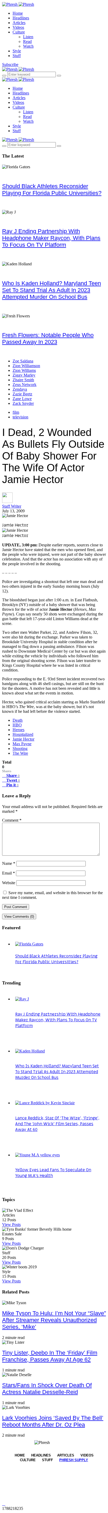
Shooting (20, 748)
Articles (19, 22)
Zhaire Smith (23, 380)
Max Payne (22, 744)
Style (17, 51)
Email (8, 873)
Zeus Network (24, 384)
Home (18, 13)
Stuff (17, 55)
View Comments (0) (19, 916)
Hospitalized (23, 734)
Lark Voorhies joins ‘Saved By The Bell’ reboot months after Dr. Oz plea (52, 1421)
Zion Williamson (26, 365)
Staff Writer (11, 506)
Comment (11, 820)
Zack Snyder (23, 403)
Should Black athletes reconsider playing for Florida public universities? (51, 189)
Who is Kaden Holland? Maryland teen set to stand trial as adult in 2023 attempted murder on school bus (51, 290)
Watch (28, 46)
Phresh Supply (73, 1460)
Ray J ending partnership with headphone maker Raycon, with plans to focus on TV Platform (51, 238)
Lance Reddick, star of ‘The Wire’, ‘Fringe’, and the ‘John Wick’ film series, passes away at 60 (57, 1124)
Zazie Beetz (22, 394)
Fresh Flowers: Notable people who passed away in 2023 (48, 338)
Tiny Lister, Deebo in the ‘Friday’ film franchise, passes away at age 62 (49, 1356)
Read (27, 41)
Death (18, 720)
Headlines (21, 18)
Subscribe (10, 64)
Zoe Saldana (23, 361)
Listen (28, 37)
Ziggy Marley (24, 375)
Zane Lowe (22, 398)
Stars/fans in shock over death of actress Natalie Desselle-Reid (47, 1388)
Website (8, 883)
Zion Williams (24, 370)
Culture (19, 32)
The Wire (20, 753)
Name (8, 863)
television (20, 417)
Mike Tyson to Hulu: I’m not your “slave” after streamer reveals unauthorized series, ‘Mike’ (54, 1320)
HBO (17, 725)
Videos (18, 27)
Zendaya (20, 389)
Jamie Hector (23, 739)
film (16, 412)
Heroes (18, 729)
